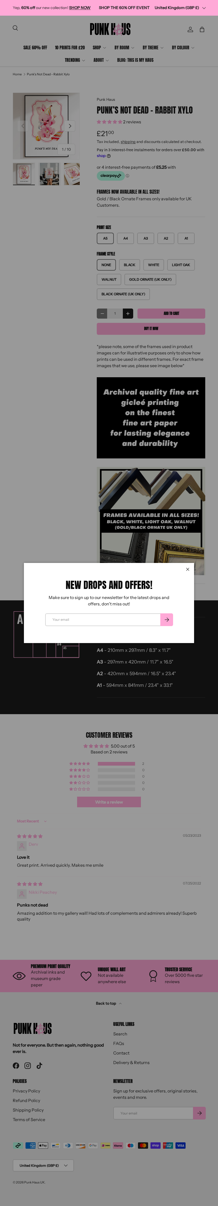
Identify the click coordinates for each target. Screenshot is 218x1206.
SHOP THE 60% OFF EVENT (124, 7)
